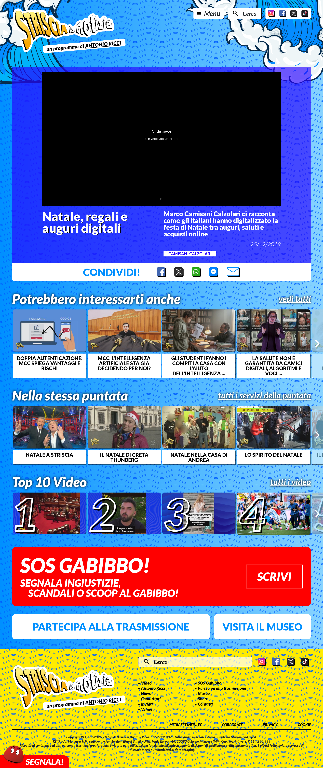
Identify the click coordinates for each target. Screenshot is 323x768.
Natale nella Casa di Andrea (198, 457)
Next (317, 343)
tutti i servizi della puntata (264, 395)
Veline (146, 709)
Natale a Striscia (49, 454)
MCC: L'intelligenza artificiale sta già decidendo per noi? (124, 363)
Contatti (205, 703)
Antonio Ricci (153, 688)
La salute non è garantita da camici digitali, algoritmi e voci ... (273, 366)
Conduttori (151, 698)
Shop (202, 698)
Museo (204, 693)
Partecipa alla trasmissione (110, 627)
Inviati (147, 703)
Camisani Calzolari (189, 253)
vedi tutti (295, 298)
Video (146, 682)
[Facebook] (282, 13)
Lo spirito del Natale (273, 454)
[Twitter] (293, 13)
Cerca (250, 13)
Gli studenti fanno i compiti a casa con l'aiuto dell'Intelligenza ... (198, 366)
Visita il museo (262, 627)
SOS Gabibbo (209, 682)
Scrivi (274, 576)
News (146, 693)
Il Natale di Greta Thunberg (124, 457)
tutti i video (290, 482)
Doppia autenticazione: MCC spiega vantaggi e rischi (49, 363)
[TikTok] (304, 13)
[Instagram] (271, 13)
